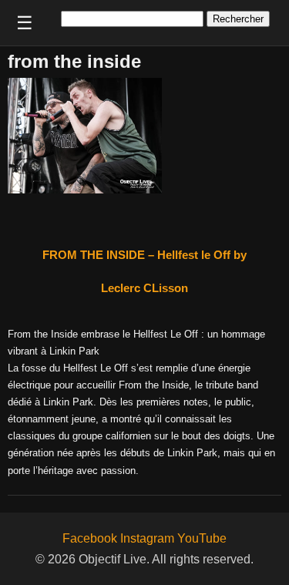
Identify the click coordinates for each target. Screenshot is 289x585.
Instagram (147, 538)
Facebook (89, 538)
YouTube (202, 538)
